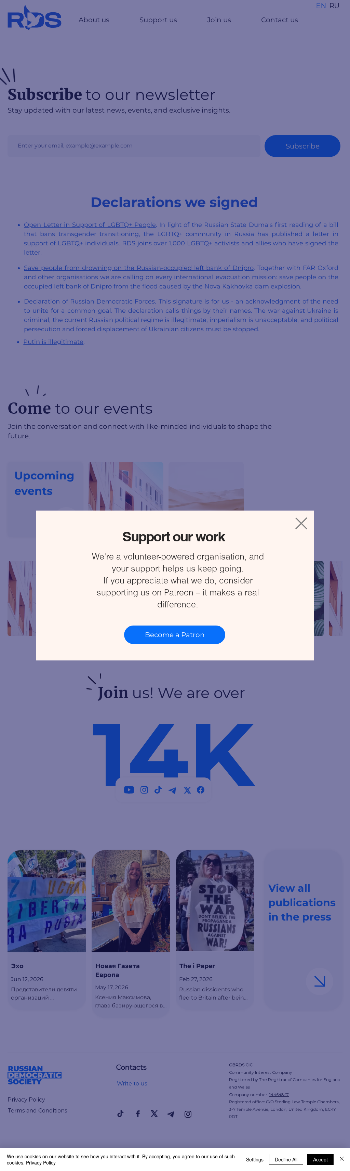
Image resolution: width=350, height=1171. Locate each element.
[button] (301, 523)
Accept (320, 1159)
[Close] (342, 1159)
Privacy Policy (41, 1162)
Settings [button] (255, 1159)
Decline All (286, 1159)
